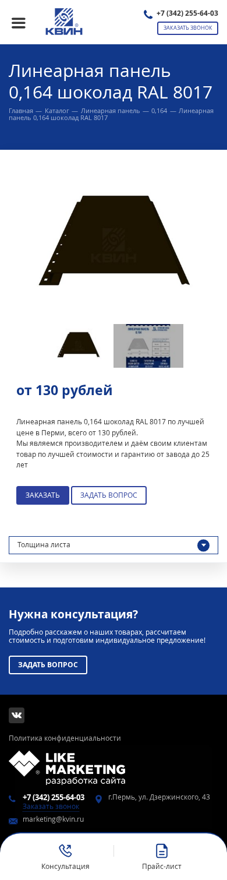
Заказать (43, 495)
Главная (21, 111)
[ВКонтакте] (16, 715)
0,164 (159, 111)
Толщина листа (43, 545)
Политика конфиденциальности (65, 738)
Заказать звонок (188, 27)
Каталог (57, 111)
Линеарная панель (110, 111)
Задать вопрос (108, 495)
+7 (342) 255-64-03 (187, 13)
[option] (113, 245)
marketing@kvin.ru (53, 819)
